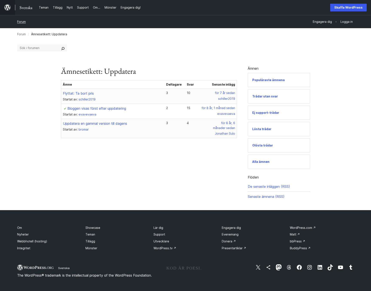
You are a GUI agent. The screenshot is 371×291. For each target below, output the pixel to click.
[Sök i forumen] (63, 48)
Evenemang (230, 234)
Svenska (64, 268)
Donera (229, 241)
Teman (90, 234)
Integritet (23, 248)
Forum (21, 21)
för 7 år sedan (225, 93)
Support (159, 234)
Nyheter (23, 234)
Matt (295, 234)
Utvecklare (161, 241)
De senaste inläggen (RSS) (269, 186)
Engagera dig (231, 227)
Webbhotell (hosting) (32, 241)
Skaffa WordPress (348, 7)
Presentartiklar (234, 248)
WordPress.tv (165, 248)
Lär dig (158, 227)
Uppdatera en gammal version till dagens (95, 123)
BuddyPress (300, 248)
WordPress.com (303, 227)
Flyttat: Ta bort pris (78, 93)
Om (19, 227)
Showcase (92, 227)
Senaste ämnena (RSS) (266, 196)
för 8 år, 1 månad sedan (218, 108)
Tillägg (90, 241)
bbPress (297, 241)
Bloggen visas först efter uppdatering (96, 108)
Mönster (91, 248)
